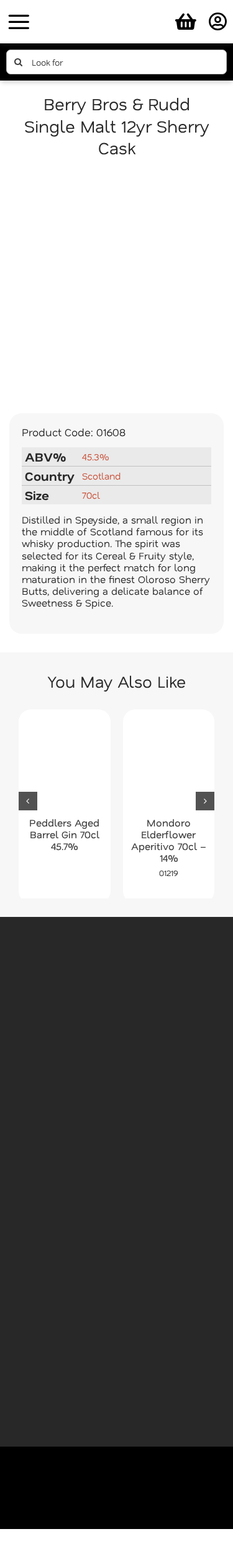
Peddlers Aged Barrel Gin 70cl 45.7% (64, 834)
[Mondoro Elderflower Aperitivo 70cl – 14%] (169, 763)
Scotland (101, 476)
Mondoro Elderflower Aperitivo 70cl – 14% (168, 840)
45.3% (95, 456)
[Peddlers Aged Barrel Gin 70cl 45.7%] (64, 763)
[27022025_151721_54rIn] (116, 7)
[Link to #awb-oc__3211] (18, 21)
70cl (91, 495)
